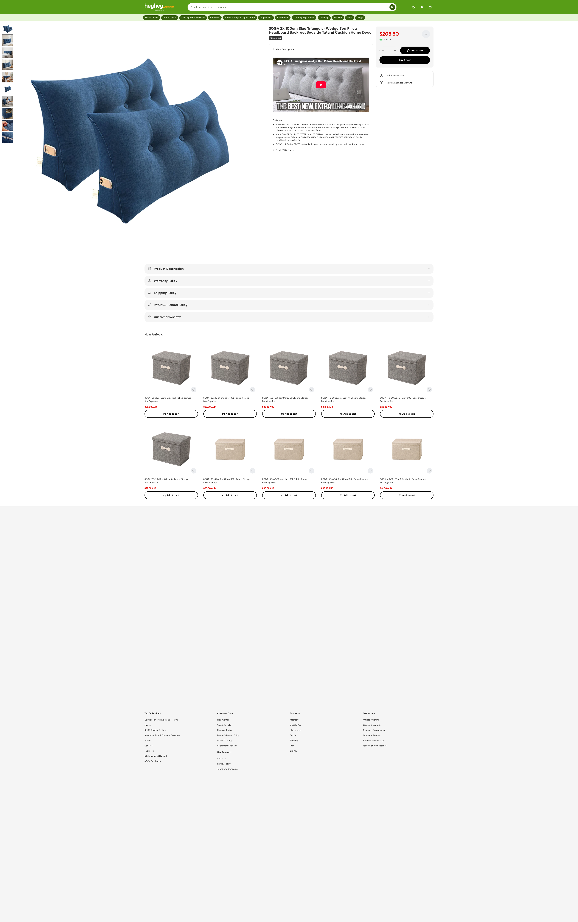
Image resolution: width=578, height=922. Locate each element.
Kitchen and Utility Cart (155, 756)
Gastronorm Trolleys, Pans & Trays (161, 719)
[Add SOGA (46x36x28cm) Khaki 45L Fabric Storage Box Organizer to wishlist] (429, 471)
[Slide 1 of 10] (7, 28)
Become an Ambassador (374, 745)
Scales (147, 740)
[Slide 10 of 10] (7, 137)
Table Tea (149, 750)
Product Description (169, 269)
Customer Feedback (227, 745)
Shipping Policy (165, 293)
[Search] (292, 7)
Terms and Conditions (227, 769)
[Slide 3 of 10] (7, 52)
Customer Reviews (167, 317)
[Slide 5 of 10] (7, 77)
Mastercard (295, 730)
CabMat (148, 745)
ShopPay (294, 740)
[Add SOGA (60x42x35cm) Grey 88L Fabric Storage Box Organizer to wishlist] (252, 389)
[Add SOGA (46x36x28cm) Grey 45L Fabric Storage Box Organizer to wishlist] (370, 389)
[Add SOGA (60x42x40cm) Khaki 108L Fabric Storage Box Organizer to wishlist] (252, 471)
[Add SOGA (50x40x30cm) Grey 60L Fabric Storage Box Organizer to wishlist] (311, 389)
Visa (292, 745)
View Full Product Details (285, 149)
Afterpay (294, 719)
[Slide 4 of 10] (7, 65)
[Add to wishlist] (426, 34)
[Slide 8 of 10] (7, 113)
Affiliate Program (371, 719)
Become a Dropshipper (374, 730)
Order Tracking (224, 740)
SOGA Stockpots (152, 761)
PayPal (293, 735)
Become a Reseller (371, 735)
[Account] (422, 7)
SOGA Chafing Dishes (155, 730)
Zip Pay (293, 750)
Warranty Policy (165, 281)
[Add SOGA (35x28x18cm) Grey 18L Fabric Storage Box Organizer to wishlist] (193, 471)
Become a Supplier (372, 725)
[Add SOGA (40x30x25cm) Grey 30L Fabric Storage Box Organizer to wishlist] (429, 389)
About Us (221, 758)
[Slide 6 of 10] (7, 89)
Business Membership (373, 740)
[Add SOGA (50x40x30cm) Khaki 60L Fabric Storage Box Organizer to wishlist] (370, 471)
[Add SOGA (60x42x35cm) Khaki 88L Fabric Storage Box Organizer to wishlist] (311, 471)
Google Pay (295, 725)
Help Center (223, 719)
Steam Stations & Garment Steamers (162, 735)
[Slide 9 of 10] (7, 125)
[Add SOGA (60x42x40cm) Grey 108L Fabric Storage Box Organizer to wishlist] (193, 389)
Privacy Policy (224, 763)
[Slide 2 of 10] (7, 40)
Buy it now (405, 60)
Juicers (147, 725)
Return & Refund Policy (170, 305)
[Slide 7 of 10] (7, 101)
